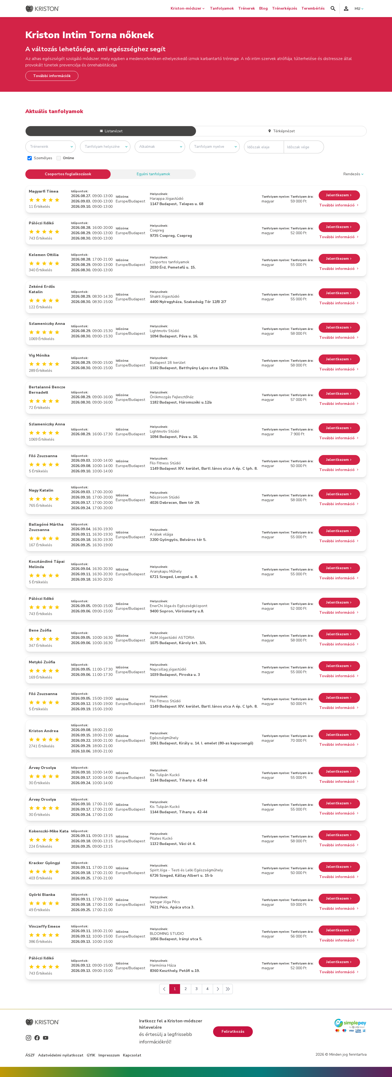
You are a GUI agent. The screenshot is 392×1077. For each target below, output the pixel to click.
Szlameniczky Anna (47, 323)
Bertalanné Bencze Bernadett (47, 390)
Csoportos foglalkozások (68, 174)
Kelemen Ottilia (44, 254)
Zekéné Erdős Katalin (42, 289)
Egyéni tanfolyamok (153, 174)
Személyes (43, 158)
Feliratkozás (233, 1031)
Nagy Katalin (41, 490)
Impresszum (109, 1055)
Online (68, 158)
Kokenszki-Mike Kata (49, 831)
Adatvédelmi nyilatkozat (60, 1055)
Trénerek (246, 8)
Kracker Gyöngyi (44, 862)
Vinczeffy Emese (44, 926)
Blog (263, 8)
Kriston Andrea (43, 730)
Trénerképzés (284, 8)
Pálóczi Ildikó (41, 223)
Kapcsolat (132, 1055)
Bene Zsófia (40, 630)
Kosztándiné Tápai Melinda (47, 564)
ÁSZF (30, 1055)
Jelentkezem (337, 195)
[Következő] (218, 989)
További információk (52, 75)
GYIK (91, 1055)
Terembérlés (313, 8)
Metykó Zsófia (42, 662)
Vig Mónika (39, 355)
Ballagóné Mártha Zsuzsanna (46, 527)
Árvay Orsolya (42, 767)
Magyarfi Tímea (43, 191)
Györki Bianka (42, 894)
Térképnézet (283, 131)
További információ (337, 205)
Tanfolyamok (222, 8)
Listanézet (113, 131)
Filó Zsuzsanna (43, 455)
